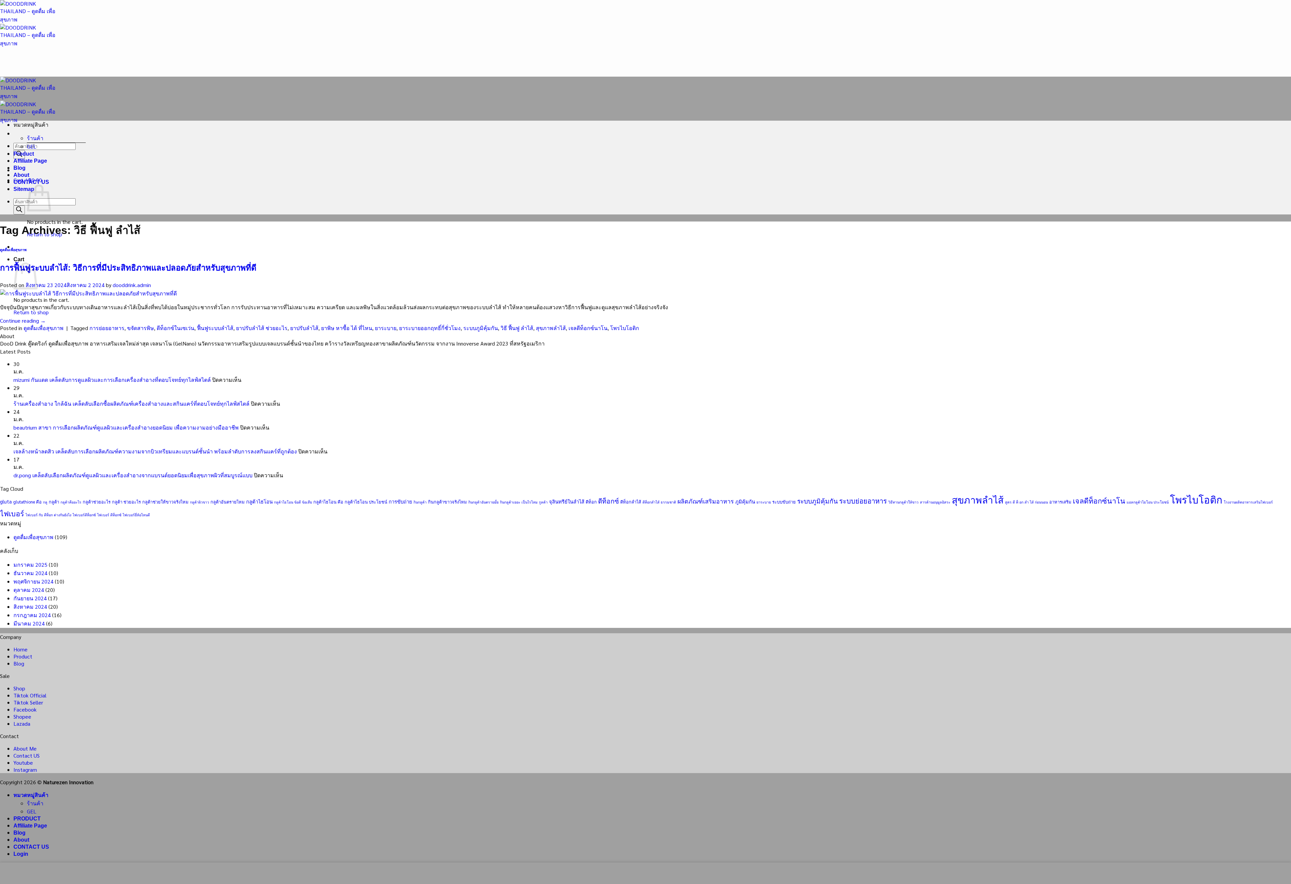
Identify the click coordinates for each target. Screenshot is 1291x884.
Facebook (25, 709)
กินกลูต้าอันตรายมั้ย (483, 502)
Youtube (23, 762)
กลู (45, 502)
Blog (19, 168)
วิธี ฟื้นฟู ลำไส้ (517, 327)
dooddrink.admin (132, 284)
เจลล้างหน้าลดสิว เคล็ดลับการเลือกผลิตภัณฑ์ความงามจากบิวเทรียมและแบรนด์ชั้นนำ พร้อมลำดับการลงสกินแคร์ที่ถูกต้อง (155, 451)
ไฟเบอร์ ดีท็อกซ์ (109, 515)
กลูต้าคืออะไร (71, 502)
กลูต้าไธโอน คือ (328, 502)
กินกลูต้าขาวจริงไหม (447, 502)
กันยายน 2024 (30, 598)
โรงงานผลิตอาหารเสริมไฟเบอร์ (1248, 502)
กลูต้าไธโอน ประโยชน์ (366, 502)
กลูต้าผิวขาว (199, 502)
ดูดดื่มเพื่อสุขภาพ (13, 250)
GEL (31, 146)
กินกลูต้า (420, 502)
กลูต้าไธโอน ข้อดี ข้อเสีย (293, 502)
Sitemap (23, 189)
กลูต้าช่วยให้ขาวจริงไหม (165, 502)
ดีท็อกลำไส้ (630, 502)
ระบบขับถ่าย (784, 502)
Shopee (22, 716)
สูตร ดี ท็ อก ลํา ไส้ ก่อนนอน (1026, 502)
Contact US (26, 755)
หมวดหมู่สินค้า (30, 795)
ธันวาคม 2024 (30, 572)
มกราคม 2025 (30, 564)
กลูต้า (54, 502)
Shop (19, 688)
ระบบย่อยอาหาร (863, 500)
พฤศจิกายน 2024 (33, 581)
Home (20, 649)
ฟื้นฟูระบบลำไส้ (215, 327)
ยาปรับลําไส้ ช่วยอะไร (261, 327)
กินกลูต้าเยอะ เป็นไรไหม (519, 502)
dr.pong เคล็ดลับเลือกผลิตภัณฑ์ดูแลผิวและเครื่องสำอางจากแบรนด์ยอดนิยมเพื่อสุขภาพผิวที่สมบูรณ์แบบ (132, 475)
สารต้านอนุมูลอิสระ (935, 502)
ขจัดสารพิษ (140, 327)
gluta (6, 501)
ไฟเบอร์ (12, 513)
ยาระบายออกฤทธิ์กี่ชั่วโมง (430, 327)
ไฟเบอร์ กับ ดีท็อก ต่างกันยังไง (48, 515)
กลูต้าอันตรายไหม (227, 502)
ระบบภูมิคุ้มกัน (480, 327)
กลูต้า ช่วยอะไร (126, 502)
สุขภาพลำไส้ (551, 327)
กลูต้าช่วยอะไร (97, 502)
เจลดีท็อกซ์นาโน (588, 327)
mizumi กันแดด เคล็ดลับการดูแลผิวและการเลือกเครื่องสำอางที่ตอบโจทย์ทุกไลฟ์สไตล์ (112, 379)
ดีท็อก (591, 502)
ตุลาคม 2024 (28, 589)
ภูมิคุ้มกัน (745, 501)
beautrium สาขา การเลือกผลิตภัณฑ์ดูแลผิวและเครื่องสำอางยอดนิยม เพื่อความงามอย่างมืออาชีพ (126, 427)
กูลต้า (543, 502)
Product (23, 154)
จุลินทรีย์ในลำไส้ (566, 501)
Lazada (21, 723)
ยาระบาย (385, 327)
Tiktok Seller (28, 702)
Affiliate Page (30, 161)
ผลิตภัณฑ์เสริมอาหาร (705, 501)
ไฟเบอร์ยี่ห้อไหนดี (136, 515)
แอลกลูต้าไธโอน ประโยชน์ (1148, 502)
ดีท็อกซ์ (608, 501)
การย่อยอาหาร (106, 327)
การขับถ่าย (400, 501)
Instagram (25, 769)
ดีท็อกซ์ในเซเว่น (175, 327)
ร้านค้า (35, 138)
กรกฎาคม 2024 (32, 614)
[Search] (19, 209)
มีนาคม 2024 (29, 623)
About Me (25, 748)
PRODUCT (27, 818)
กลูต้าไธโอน (259, 501)
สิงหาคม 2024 (30, 606)
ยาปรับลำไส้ (304, 327)
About (21, 175)
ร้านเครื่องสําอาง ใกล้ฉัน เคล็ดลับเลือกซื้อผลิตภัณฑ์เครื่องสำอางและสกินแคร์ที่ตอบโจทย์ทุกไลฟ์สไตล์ (131, 403)
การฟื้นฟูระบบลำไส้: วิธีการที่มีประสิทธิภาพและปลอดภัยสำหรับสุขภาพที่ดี (128, 267)
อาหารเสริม (1060, 502)
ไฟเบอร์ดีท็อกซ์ (84, 515)
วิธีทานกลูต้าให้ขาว (903, 502)
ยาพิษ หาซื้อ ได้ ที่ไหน (346, 327)
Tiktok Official (29, 695)
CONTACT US (31, 182)
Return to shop (31, 312)
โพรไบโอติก (624, 327)
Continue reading (23, 320)
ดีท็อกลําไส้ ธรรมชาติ (659, 502)
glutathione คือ (27, 502)
